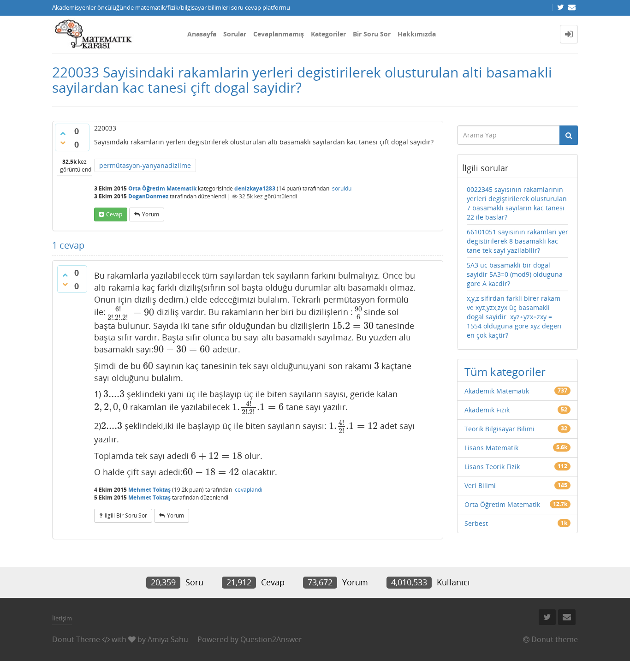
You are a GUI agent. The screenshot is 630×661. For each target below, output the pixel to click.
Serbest (476, 523)
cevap (114, 214)
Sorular (234, 34)
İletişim (62, 618)
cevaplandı (248, 490)
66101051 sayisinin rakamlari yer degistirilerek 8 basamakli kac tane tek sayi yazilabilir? (517, 241)
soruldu (341, 188)
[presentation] (130, 312)
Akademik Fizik (487, 409)
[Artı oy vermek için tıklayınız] (63, 133)
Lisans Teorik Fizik (492, 466)
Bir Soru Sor (372, 34)
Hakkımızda (417, 34)
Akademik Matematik (496, 391)
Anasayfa (201, 34)
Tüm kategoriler (505, 371)
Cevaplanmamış (278, 34)
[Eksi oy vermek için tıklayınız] (63, 142)
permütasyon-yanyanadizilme (145, 165)
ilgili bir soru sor (126, 515)
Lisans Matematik (491, 447)
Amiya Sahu (168, 639)
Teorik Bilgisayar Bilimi (499, 428)
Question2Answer (271, 639)
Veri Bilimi (480, 485)
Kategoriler (328, 34)
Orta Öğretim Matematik (162, 188)
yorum (150, 214)
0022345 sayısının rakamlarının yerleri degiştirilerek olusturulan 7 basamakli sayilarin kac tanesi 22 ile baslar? (517, 203)
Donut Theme (76, 639)
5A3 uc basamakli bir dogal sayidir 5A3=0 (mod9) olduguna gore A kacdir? (515, 274)
